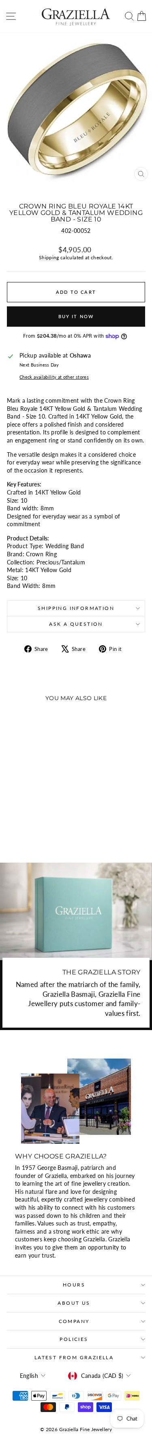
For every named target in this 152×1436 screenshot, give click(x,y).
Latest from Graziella (73, 1357)
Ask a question (76, 624)
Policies (74, 1339)
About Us (74, 1303)
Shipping (49, 257)
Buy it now (76, 316)
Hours (74, 1285)
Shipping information (76, 608)
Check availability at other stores (54, 377)
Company (74, 1321)
